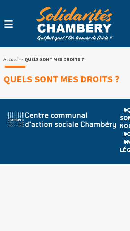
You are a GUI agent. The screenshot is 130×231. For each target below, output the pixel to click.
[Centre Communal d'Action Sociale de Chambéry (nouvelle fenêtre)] (61, 131)
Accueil (10, 59)
